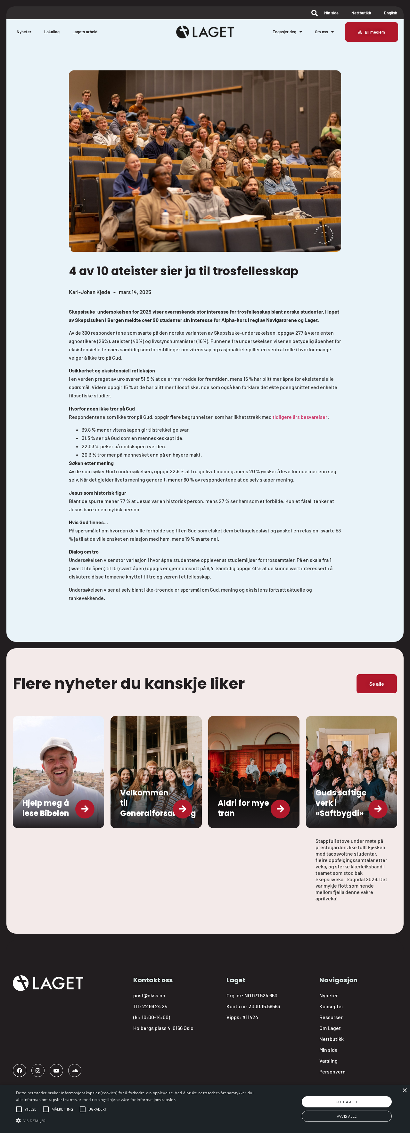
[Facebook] (19, 1070)
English (390, 12)
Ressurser (331, 1017)
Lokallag (52, 31)
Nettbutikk (361, 12)
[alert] (205, 1109)
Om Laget (330, 1028)
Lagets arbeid (84, 31)
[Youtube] (56, 1070)
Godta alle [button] (347, 1101)
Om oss (321, 31)
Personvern (332, 1071)
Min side (331, 12)
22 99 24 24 (155, 1006)
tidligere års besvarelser (299, 417)
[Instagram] (38, 1070)
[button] (30, 1109)
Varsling (328, 1060)
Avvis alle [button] (347, 1116)
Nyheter (24, 31)
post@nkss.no (149, 995)
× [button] (404, 1090)
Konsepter (331, 1006)
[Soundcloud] (75, 1070)
